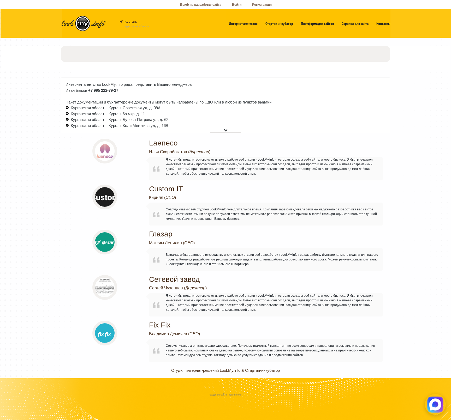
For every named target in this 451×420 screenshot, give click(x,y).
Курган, (130, 21)
